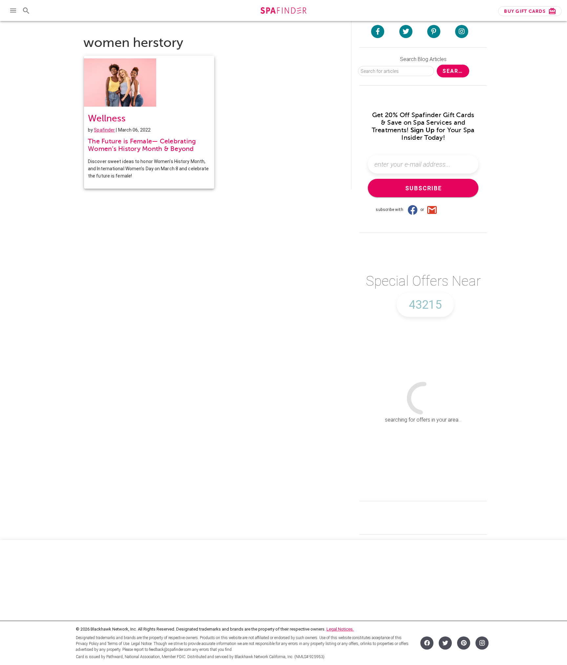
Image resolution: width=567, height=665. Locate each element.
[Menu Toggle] (13, 10)
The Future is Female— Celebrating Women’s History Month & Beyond (142, 145)
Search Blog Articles (423, 59)
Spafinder (104, 130)
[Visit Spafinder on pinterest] (433, 31)
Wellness (107, 118)
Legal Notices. (340, 629)
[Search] (26, 10)
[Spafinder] (283, 11)
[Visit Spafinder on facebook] (377, 31)
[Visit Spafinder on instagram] (461, 31)
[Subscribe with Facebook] (412, 209)
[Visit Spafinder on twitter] (405, 31)
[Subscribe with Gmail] (432, 209)
